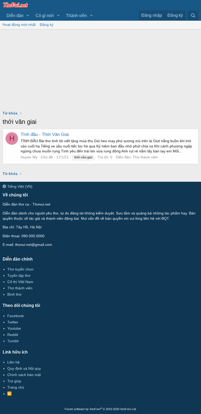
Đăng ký (46, 25)
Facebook (15, 316)
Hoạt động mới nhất (19, 25)
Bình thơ (14, 294)
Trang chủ (15, 387)
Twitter (12, 322)
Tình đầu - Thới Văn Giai (45, 134)
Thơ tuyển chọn (20, 269)
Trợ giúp (14, 381)
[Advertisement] (100, 68)
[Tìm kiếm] (193, 15)
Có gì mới (45, 15)
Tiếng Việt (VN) (19, 186)
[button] (28, 16)
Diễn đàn (15, 15)
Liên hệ (13, 362)
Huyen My (29, 157)
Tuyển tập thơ (18, 275)
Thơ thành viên (145, 157)
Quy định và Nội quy (24, 368)
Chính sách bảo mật (24, 375)
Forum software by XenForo (101, 409)
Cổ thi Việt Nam (20, 282)
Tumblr (13, 341)
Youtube (14, 328)
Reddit (12, 335)
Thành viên (76, 15)
